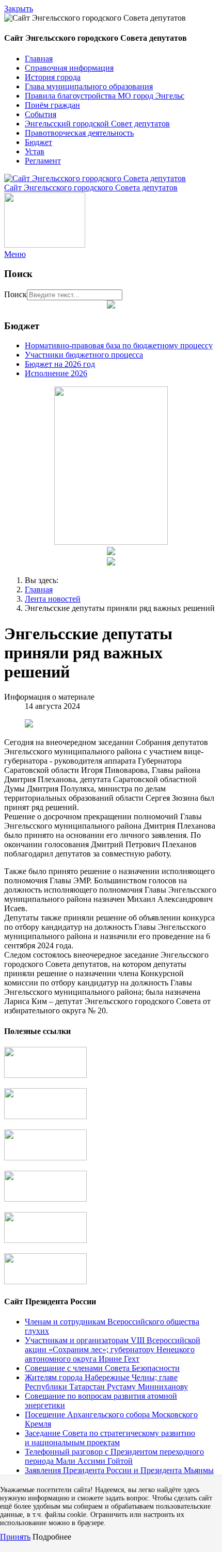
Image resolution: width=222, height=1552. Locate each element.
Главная (39, 58)
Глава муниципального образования (89, 86)
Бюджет (38, 142)
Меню (15, 254)
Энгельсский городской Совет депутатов (97, 123)
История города (53, 77)
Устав (34, 151)
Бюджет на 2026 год (60, 364)
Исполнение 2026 (56, 373)
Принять (15, 1536)
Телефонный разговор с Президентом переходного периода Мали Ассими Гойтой (114, 1456)
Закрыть (18, 8)
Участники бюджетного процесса (84, 354)
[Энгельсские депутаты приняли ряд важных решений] (29, 724)
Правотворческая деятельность (79, 132)
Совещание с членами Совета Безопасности (102, 1368)
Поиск (15, 294)
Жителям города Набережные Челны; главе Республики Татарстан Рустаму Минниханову (106, 1382)
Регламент (43, 160)
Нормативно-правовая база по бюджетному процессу (119, 345)
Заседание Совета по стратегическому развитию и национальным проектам (110, 1438)
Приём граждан (52, 105)
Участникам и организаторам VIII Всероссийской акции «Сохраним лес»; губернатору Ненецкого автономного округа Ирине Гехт (112, 1349)
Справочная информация (69, 67)
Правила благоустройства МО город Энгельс (104, 95)
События (40, 114)
